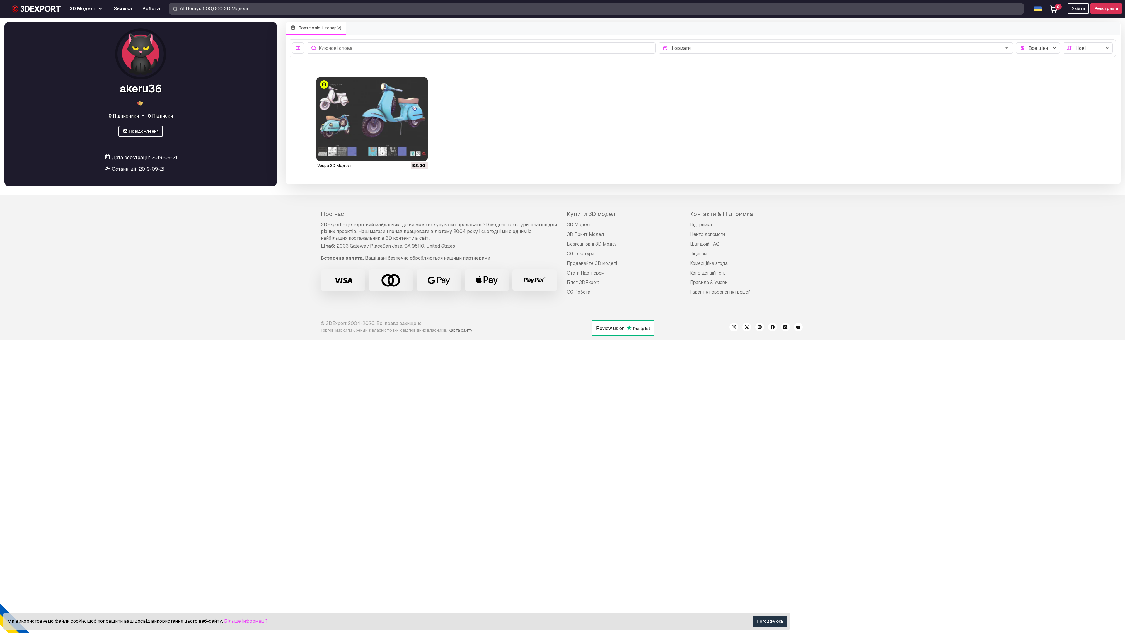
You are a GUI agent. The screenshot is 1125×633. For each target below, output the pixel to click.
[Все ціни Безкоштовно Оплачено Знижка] (1038, 48)
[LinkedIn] (785, 328)
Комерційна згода (709, 263)
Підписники (123, 116)
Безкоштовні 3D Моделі (592, 244)
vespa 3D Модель (335, 165)
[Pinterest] (760, 328)
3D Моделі (578, 225)
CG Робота (578, 292)
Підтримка (701, 225)
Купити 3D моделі (592, 214)
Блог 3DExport (583, 282)
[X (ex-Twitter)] (747, 328)
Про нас (332, 214)
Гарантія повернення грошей (720, 292)
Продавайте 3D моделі (592, 263)
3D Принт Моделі (586, 234)
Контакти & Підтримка (721, 214)
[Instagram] (734, 328)
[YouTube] (798, 328)
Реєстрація (1106, 8)
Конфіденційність (708, 273)
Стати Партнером (585, 273)
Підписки (160, 116)
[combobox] (840, 48)
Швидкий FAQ (705, 244)
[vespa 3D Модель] (372, 119)
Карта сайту (460, 330)
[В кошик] (407, 153)
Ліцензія (698, 254)
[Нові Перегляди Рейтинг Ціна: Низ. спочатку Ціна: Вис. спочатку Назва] (1088, 48)
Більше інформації (245, 621)
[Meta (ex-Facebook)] (772, 328)
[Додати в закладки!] (419, 153)
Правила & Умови (708, 282)
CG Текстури (580, 254)
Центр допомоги (707, 234)
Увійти (1078, 8)
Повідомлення (143, 131)
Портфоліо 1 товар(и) (319, 27)
